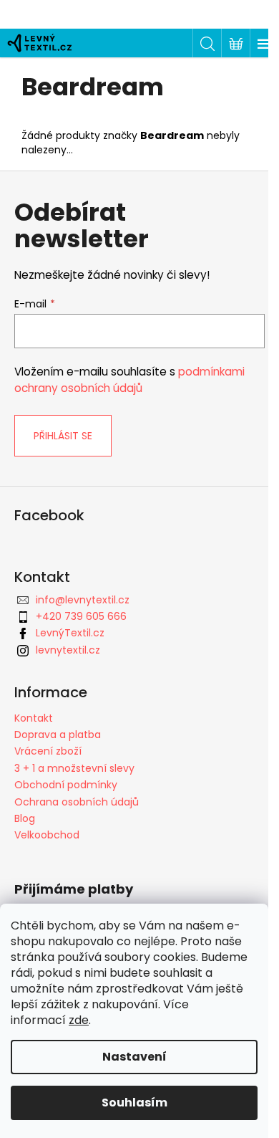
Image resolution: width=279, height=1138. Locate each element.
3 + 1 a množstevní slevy (74, 768)
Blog (24, 818)
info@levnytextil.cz (82, 600)
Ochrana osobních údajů (76, 802)
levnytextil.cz (68, 650)
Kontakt (33, 718)
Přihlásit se (63, 436)
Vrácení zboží (48, 751)
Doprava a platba (57, 734)
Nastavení (134, 1056)
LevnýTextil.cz (70, 633)
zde (79, 1020)
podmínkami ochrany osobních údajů (129, 379)
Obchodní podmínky (65, 785)
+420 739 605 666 (81, 616)
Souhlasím (134, 1102)
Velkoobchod (46, 835)
